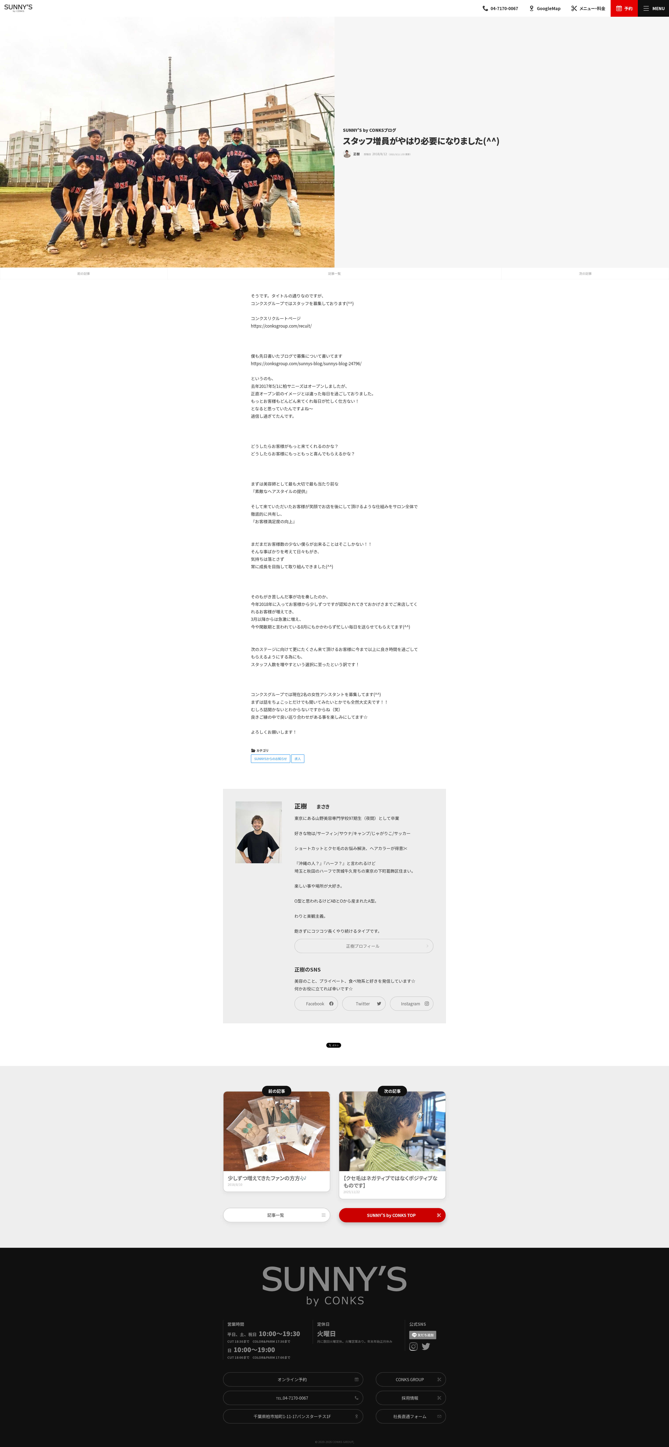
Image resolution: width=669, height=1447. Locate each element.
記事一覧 (334, 273)
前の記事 (83, 273)
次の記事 (585, 273)
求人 (298, 758)
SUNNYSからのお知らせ (270, 758)
